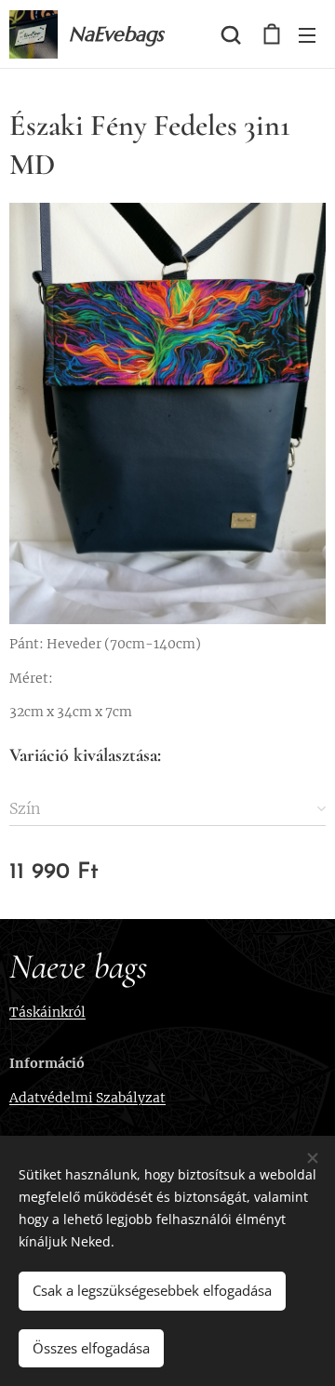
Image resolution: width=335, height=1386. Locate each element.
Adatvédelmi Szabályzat (87, 1097)
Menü (307, 34)
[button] (230, 34)
